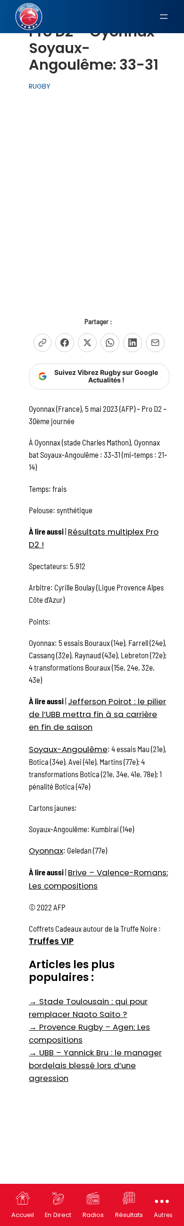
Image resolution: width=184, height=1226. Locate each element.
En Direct (58, 1215)
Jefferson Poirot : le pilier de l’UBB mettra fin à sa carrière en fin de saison (97, 714)
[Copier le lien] (42, 343)
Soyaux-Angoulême (68, 749)
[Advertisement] (92, 193)
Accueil (22, 1215)
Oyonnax (46, 850)
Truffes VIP (51, 941)
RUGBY (39, 86)
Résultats (129, 1215)
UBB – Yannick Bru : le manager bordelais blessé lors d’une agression (95, 1065)
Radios (93, 1215)
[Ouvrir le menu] (163, 16)
